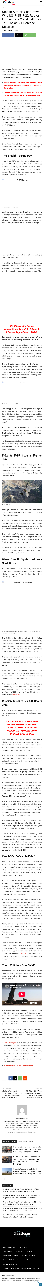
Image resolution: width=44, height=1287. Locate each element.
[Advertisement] (22, 53)
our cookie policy (34, 1282)
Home (4, 7)
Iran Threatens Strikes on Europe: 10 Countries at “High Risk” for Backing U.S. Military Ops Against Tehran (27, 1149)
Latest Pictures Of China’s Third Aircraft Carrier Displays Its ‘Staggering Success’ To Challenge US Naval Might (23, 85)
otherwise (16, 695)
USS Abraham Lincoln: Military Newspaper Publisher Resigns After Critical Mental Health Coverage (20, 1216)
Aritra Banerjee (8, 30)
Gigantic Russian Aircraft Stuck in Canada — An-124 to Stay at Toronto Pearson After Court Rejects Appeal (27, 1171)
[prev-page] (3, 1179)
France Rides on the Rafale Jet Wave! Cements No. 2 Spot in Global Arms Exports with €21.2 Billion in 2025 (22, 1209)
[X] (15, 1078)
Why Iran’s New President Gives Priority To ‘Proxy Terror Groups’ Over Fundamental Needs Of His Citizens (12, 1094)
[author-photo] (22, 1115)
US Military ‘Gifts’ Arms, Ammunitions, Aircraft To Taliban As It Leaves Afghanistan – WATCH (22, 329)
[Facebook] (10, 1078)
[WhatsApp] (20, 1078)
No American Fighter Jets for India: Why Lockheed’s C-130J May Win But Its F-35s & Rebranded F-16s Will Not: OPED (22, 1197)
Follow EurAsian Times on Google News (18, 1065)
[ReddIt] (25, 1078)
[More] (39, 35)
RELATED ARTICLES (9, 1141)
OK (40, 1284)
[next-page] (6, 1179)
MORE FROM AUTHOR (26, 1141)
